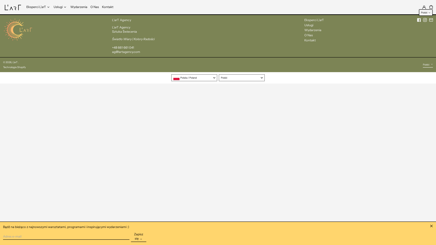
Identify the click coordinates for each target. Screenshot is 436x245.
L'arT (15, 62)
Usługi (308, 25)
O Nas (308, 35)
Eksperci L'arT (314, 20)
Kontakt (310, 40)
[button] (425, 12)
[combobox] (194, 77)
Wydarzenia (312, 30)
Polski (426, 64)
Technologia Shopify (14, 67)
